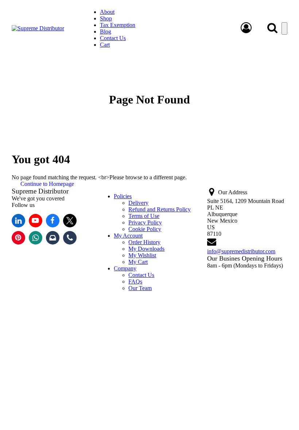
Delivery (138, 203)
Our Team (140, 288)
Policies (123, 196)
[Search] (272, 27)
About (107, 12)
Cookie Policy (144, 229)
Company (125, 268)
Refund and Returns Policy (159, 209)
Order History (144, 242)
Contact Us (113, 38)
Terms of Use (143, 216)
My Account (128, 235)
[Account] (246, 31)
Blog (105, 31)
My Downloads (146, 249)
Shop (106, 18)
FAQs (135, 281)
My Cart (138, 262)
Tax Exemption (117, 25)
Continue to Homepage (47, 184)
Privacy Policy (145, 222)
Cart (105, 45)
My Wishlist (142, 255)
